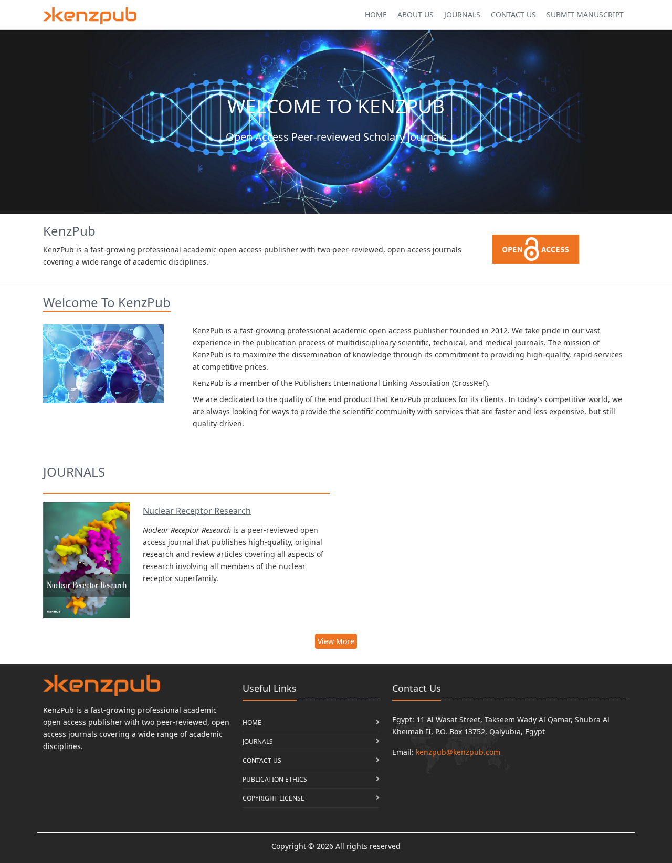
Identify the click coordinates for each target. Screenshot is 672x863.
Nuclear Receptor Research (197, 511)
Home (376, 14)
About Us (415, 14)
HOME (252, 722)
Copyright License (273, 798)
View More (336, 641)
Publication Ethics (275, 779)
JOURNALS (258, 741)
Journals (462, 14)
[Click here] (89, 15)
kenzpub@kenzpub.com (458, 752)
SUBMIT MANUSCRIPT (585, 14)
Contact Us (513, 14)
